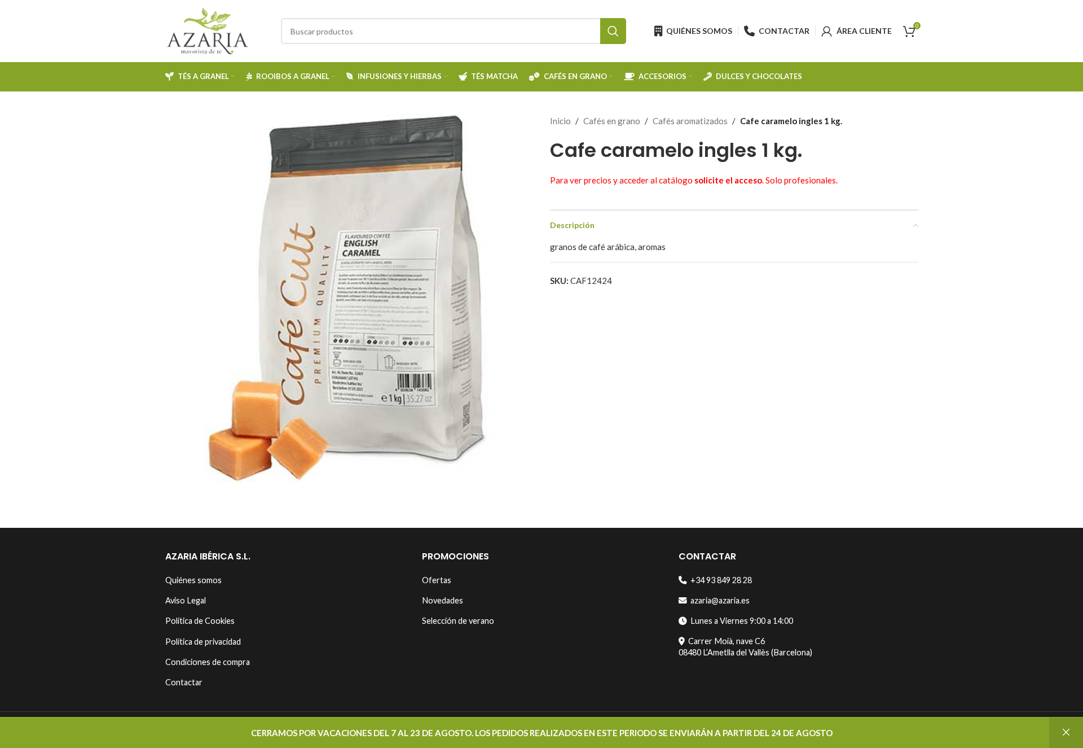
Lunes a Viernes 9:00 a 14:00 (740, 620)
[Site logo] (207, 30)
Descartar (1066, 733)
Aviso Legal (185, 600)
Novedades (442, 600)
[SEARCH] (613, 31)
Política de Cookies (200, 620)
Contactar (183, 682)
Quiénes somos (193, 580)
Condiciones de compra (207, 662)
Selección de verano (458, 620)
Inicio (560, 121)
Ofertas (436, 580)
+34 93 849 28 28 (719, 580)
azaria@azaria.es (718, 600)
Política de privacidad (203, 641)
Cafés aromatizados (690, 121)
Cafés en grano (611, 121)
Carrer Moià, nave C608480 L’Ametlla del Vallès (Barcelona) (745, 646)
